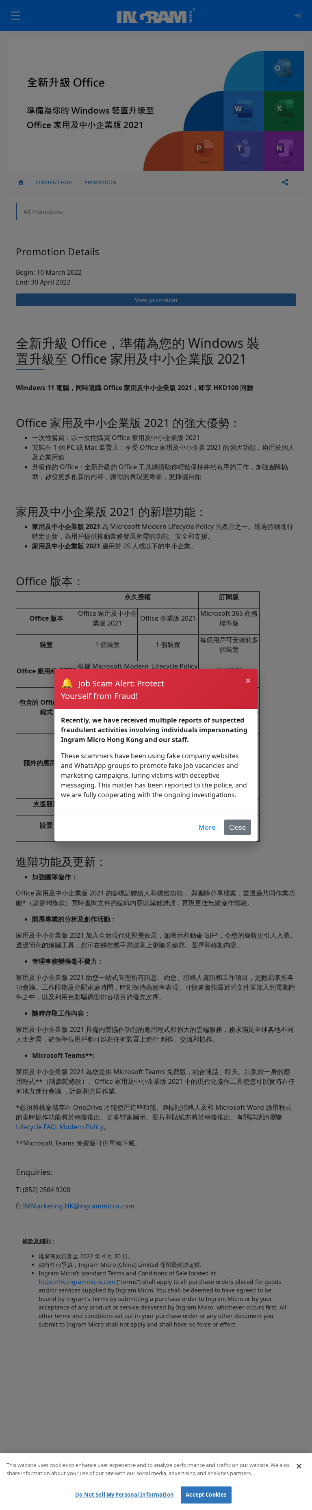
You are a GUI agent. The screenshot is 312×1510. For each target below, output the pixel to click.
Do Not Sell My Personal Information (124, 1494)
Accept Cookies (206, 1494)
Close (237, 827)
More (207, 827)
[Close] (299, 1466)
